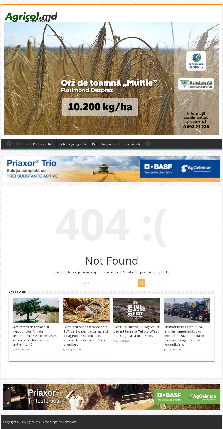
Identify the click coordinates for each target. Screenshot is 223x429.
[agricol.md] (31, 16)
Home (9, 143)
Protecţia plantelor (106, 144)
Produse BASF (43, 144)
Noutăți (22, 144)
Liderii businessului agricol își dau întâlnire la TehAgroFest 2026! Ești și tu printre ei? (136, 331)
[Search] (141, 283)
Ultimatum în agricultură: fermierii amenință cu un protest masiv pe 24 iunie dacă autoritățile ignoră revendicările (184, 335)
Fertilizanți (132, 144)
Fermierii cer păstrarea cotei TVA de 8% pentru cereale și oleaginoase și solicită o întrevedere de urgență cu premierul (85, 335)
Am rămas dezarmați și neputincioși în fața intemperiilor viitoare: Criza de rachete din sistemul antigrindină (35, 335)
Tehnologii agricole (73, 144)
